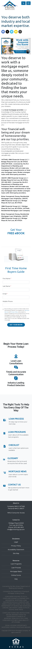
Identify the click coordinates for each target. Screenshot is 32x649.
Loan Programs (16, 564)
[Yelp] (22, 647)
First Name (7, 278)
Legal (16, 542)
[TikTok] (20, 647)
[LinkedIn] (17, 647)
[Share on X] (7, 31)
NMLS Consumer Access (16, 513)
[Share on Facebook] (3, 31)
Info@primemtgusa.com (16, 529)
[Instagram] (15, 647)
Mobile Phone (8, 301)
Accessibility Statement (16, 549)
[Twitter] (12, 647)
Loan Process (16, 568)
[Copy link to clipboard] (20, 31)
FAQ (16, 579)
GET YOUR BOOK (16, 325)
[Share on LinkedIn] (11, 31)
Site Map (16, 553)
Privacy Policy (14, 312)
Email (5, 294)
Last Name (7, 286)
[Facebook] (9, 647)
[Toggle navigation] (28, 3)
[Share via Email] (16, 31)
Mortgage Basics (16, 571)
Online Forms (16, 575)
